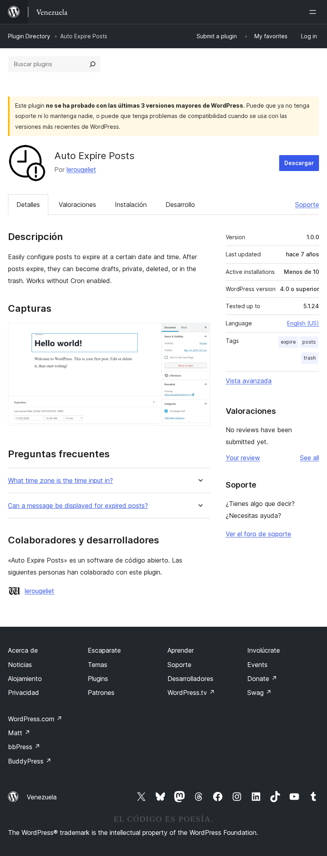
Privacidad (23, 693)
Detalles (28, 205)
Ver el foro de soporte (258, 534)
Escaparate (104, 650)
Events (257, 665)
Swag (259, 693)
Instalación (131, 205)
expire (288, 342)
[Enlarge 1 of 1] (199, 333)
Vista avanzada (249, 381)
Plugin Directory (29, 36)
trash (310, 358)
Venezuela (42, 797)
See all (309, 458)
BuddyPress (29, 761)
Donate (262, 679)
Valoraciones (77, 205)
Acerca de (23, 650)
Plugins (98, 679)
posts (309, 342)
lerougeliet (81, 169)
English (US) (303, 323)
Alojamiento (25, 679)
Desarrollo (180, 205)
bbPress (24, 747)
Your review (243, 458)
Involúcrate (263, 650)
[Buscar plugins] (92, 64)
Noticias (20, 665)
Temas (97, 665)
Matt (19, 733)
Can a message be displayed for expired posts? (78, 506)
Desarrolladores (190, 679)
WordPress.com (35, 719)
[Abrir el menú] (314, 12)
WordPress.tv (191, 693)
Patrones (101, 693)
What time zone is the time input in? (60, 480)
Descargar (299, 162)
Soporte (307, 205)
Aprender (180, 650)
